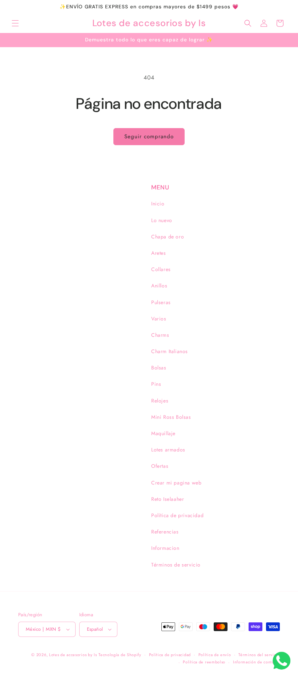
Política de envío (214, 655)
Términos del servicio (259, 655)
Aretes (158, 253)
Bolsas (158, 367)
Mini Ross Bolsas (171, 417)
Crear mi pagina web (176, 482)
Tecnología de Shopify (119, 655)
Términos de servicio (176, 564)
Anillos (159, 285)
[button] (15, 23)
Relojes (159, 400)
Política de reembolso (204, 662)
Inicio (158, 203)
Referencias (165, 531)
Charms (160, 335)
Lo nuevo (161, 220)
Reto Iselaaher (167, 499)
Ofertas (159, 466)
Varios (158, 318)
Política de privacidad (177, 515)
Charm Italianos (169, 351)
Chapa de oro (167, 236)
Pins (156, 384)
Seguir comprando (149, 136)
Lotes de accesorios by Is (73, 655)
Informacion (165, 548)
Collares (161, 269)
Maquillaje (163, 433)
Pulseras (161, 302)
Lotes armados (168, 449)
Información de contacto (256, 662)
